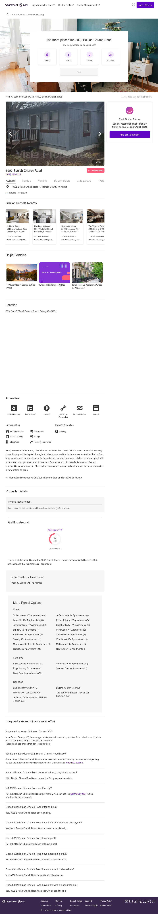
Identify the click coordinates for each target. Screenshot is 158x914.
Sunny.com (74, 905)
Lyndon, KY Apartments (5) (26, 629)
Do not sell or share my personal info (56, 910)
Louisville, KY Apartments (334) (28, 620)
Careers (58, 900)
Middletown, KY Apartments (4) (71, 644)
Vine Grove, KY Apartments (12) (72, 639)
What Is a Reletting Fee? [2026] (52, 284)
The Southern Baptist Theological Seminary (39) (72, 694)
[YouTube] (144, 901)
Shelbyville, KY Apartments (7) (71, 634)
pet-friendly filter (78, 793)
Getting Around (84, 180)
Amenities (42, 180)
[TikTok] (154, 901)
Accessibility (90, 905)
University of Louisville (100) (27, 692)
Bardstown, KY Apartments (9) (28, 634)
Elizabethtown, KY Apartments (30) (73, 620)
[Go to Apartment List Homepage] (16, 5)
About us (44, 900)
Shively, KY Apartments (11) (26, 639)
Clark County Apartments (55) (27, 673)
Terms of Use (46, 905)
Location (26, 180)
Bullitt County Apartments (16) (27, 663)
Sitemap (58, 905)
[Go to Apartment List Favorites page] (133, 5)
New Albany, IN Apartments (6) (71, 648)
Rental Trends (76, 900)
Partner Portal (105, 905)
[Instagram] (149, 901)
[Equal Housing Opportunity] (126, 901)
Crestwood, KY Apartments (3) (71, 629)
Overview (10, 180)
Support (88, 900)
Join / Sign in (145, 4)
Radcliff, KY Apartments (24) (27, 648)
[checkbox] (47, 57)
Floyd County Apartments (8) (27, 668)
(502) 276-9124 (13, 174)
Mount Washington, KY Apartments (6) (32, 644)
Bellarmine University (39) (68, 687)
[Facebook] (135, 901)
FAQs (101, 180)
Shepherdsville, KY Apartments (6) (73, 624)
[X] (140, 901)
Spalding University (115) (25, 687)
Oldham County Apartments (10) (72, 663)
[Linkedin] (131, 901)
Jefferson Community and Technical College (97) (30, 699)
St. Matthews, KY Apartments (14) (29, 615)
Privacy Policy (106, 900)
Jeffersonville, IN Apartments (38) (72, 615)
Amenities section (74, 762)
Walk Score (54, 529)
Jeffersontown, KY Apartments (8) (29, 624)
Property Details (62, 180)
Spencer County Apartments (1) (71, 668)
